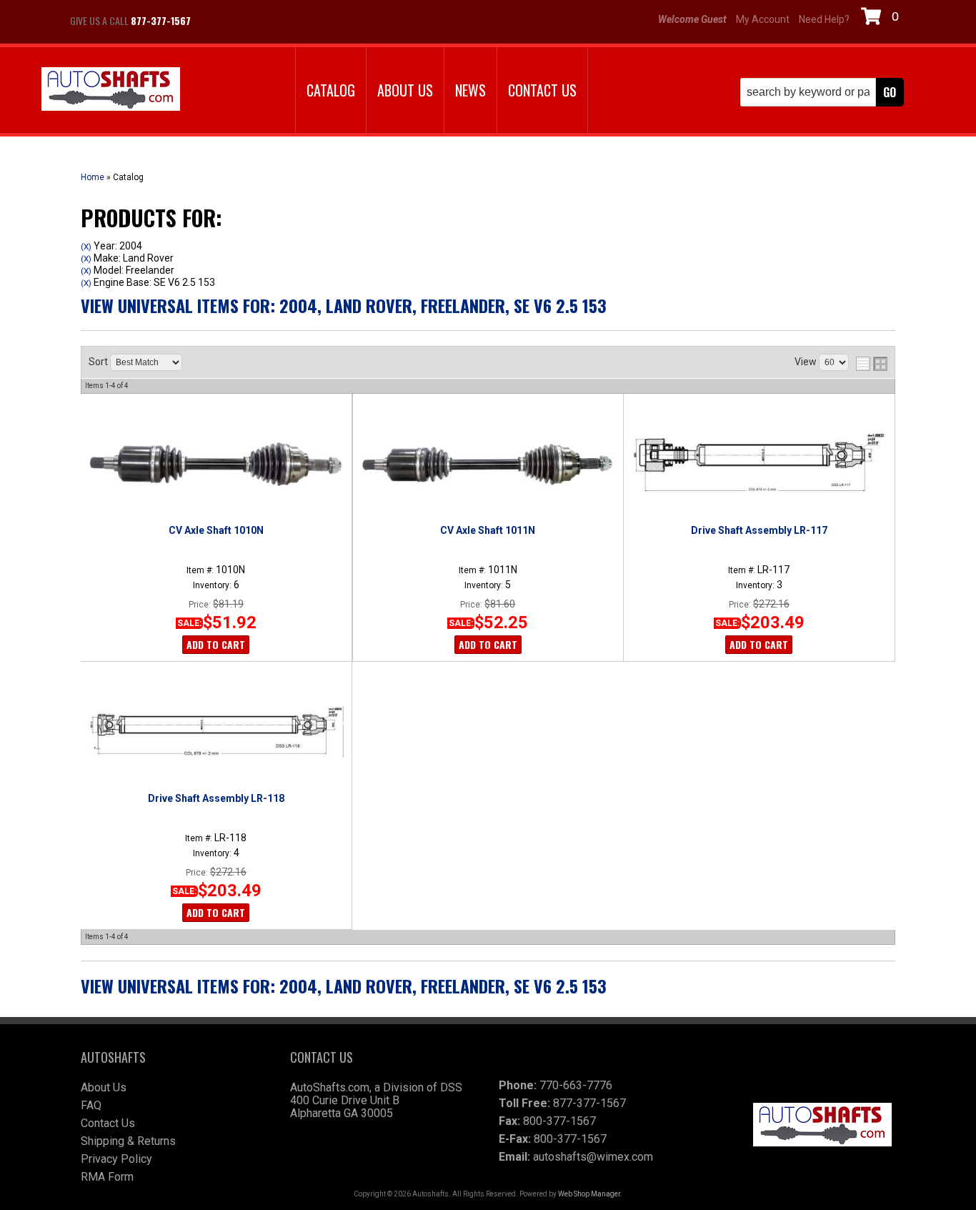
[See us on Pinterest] (288, 21)
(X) (86, 247)
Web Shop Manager (589, 1194)
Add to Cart (215, 644)
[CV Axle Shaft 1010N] (216, 463)
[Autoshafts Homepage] (110, 90)
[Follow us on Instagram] (252, 21)
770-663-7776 (575, 1085)
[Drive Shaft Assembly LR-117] (759, 463)
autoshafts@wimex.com (593, 1157)
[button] (822, 92)
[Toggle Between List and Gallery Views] (871, 364)
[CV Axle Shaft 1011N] (487, 463)
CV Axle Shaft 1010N (216, 530)
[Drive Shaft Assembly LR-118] (216, 731)
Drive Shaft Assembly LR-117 (759, 530)
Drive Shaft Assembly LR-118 (216, 798)
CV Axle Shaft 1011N (487, 530)
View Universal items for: (344, 305)
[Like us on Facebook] (216, 21)
